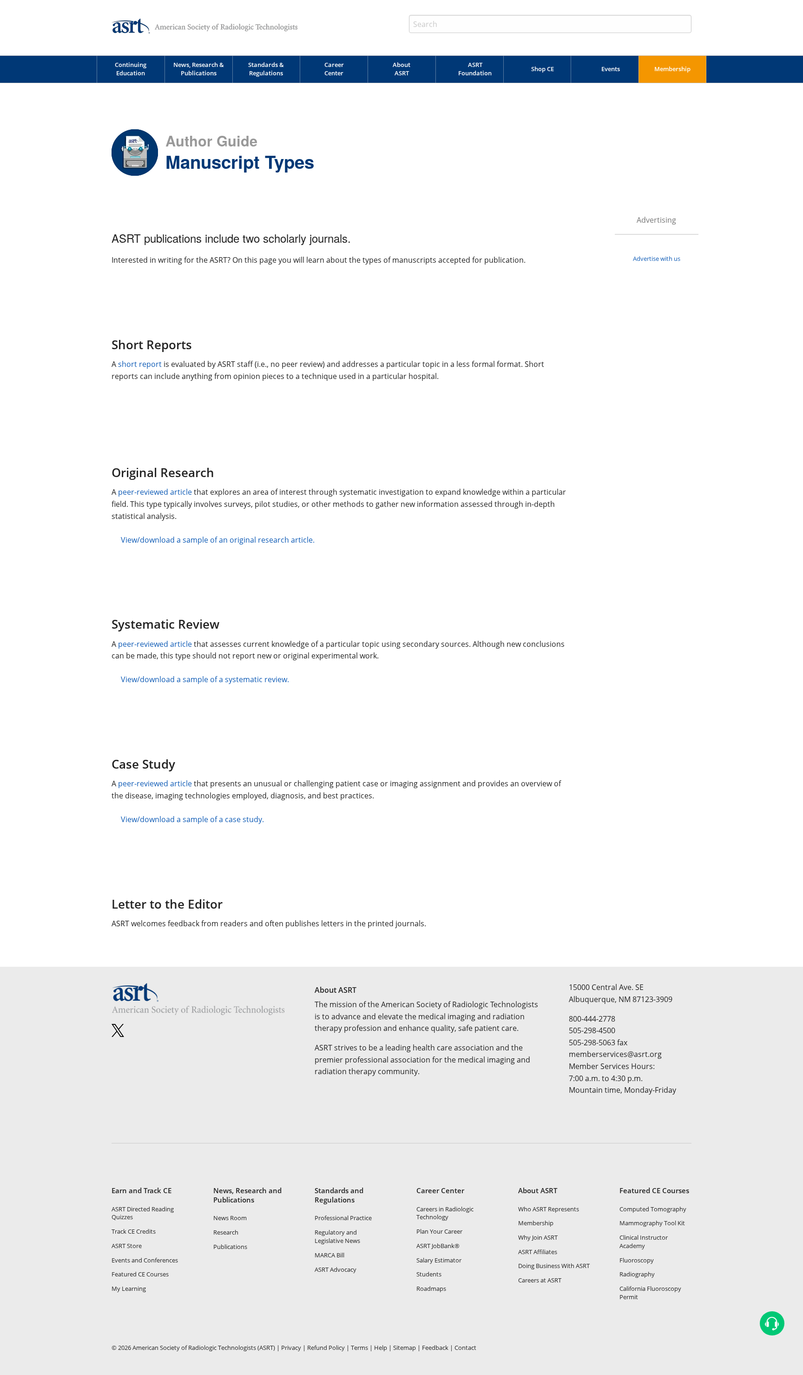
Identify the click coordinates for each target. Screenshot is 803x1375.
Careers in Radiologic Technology (445, 1213)
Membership (672, 69)
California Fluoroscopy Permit (650, 1292)
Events (610, 69)
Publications (230, 1246)
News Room (230, 1218)
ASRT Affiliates (537, 1252)
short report (140, 364)
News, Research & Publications (198, 68)
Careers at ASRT (539, 1280)
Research (225, 1232)
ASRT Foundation (475, 68)
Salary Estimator (438, 1260)
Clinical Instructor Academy (643, 1241)
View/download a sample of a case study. (192, 819)
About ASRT (401, 68)
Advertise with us (656, 258)
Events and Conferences (145, 1260)
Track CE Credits (134, 1231)
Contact (465, 1347)
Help (380, 1347)
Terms (359, 1347)
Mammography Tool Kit (652, 1223)
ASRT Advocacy (335, 1269)
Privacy (291, 1347)
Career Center (334, 68)
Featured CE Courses (140, 1274)
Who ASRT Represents (548, 1209)
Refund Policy (326, 1347)
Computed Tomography (652, 1209)
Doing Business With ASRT (554, 1266)
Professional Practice (343, 1218)
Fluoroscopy (636, 1260)
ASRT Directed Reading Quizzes (143, 1213)
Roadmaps (431, 1288)
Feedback (435, 1347)
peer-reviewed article (155, 492)
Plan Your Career (439, 1231)
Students (428, 1274)
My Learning (129, 1288)
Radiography (637, 1274)
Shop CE (542, 69)
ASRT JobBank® (438, 1246)
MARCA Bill (329, 1255)
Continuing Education (130, 68)
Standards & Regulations (266, 68)
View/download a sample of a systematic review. (205, 679)
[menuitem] (131, 69)
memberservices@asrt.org (615, 1054)
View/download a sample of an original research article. (218, 540)
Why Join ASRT (538, 1237)
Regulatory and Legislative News (337, 1236)
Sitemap (404, 1347)
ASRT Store (127, 1246)
